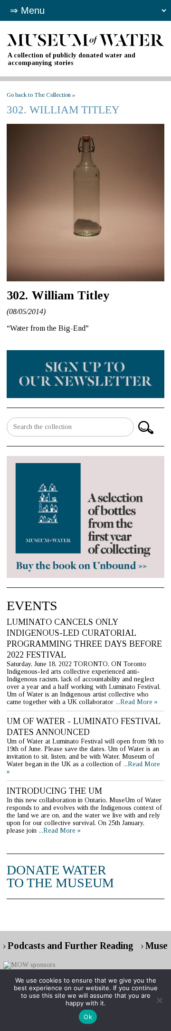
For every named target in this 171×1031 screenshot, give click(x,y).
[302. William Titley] (85, 202)
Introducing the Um (54, 791)
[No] (159, 1000)
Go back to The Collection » (41, 94)
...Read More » (137, 702)
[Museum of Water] (85, 39)
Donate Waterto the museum (60, 876)
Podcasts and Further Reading (70, 945)
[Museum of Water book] (85, 373)
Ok (88, 1017)
